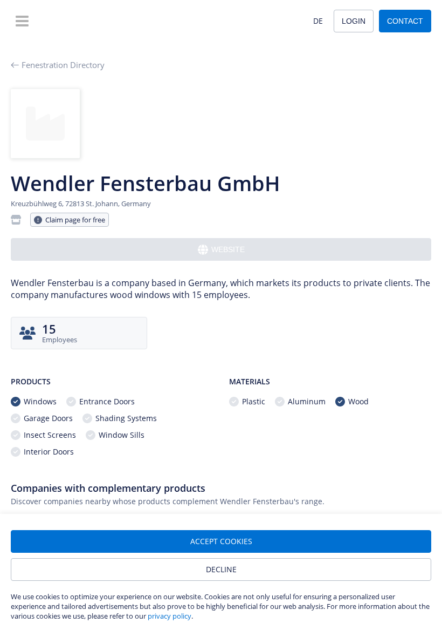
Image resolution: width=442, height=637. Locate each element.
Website (228, 249)
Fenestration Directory (63, 64)
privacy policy (169, 616)
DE (318, 21)
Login (353, 21)
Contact (405, 21)
